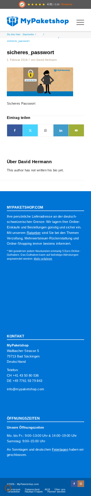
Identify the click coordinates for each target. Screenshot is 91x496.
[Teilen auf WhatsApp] (45, 130)
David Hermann (46, 59)
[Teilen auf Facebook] (15, 130)
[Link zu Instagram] (81, 483)
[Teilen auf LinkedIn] (61, 130)
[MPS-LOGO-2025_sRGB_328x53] (38, 20)
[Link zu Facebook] (74, 483)
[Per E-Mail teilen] (76, 130)
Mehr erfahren (43, 258)
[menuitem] (78, 22)
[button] (8, 488)
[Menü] (78, 22)
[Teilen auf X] (30, 130)
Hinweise (66, 4)
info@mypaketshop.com (25, 389)
